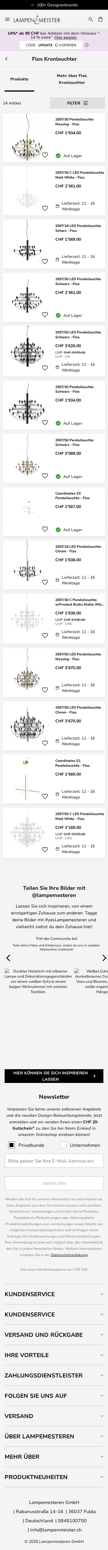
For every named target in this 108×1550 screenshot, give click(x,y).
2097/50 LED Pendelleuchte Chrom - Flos (78, 709)
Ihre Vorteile (27, 1355)
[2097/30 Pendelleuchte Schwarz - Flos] (54, 405)
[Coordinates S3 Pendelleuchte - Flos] (54, 511)
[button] (45, 155)
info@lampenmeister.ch (56, 1530)
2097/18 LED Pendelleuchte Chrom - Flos (78, 548)
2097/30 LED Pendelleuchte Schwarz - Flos (78, 281)
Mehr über (22, 1456)
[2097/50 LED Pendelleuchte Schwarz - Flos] (54, 351)
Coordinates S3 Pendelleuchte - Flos (72, 495)
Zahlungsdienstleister (44, 1375)
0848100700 (72, 1520)
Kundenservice (30, 1294)
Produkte (19, 79)
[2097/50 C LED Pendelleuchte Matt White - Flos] (54, 833)
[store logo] (40, 19)
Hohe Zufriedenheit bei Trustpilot (73, 4)
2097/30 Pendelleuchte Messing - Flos (74, 121)
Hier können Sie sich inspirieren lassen (50, 1076)
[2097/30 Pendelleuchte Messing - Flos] (54, 137)
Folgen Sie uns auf (36, 1395)
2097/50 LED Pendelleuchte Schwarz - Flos (78, 334)
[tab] (54, 1294)
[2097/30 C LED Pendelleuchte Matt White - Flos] (54, 191)
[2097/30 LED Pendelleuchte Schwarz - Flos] (54, 297)
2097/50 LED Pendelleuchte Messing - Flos (78, 656)
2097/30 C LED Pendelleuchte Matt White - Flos (79, 174)
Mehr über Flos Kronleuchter (72, 79)
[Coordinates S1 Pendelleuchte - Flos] (54, 779)
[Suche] (90, 19)
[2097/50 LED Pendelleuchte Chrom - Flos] (54, 725)
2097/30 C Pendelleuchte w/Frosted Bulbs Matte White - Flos (80, 602)
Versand (19, 1416)
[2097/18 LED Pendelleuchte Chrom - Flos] (54, 565)
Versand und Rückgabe (44, 1335)
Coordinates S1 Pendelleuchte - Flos (72, 763)
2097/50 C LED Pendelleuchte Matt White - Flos (79, 816)
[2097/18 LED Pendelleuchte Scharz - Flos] (54, 244)
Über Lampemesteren (39, 1436)
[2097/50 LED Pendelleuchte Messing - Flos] (54, 672)
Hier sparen (65, 37)
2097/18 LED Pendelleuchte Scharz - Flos (78, 228)
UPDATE (51, 45)
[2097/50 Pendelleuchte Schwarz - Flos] (54, 458)
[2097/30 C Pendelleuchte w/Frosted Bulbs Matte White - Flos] (54, 619)
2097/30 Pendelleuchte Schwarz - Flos (74, 389)
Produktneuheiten (36, 1477)
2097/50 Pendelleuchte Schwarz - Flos (74, 442)
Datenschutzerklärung (69, 1254)
